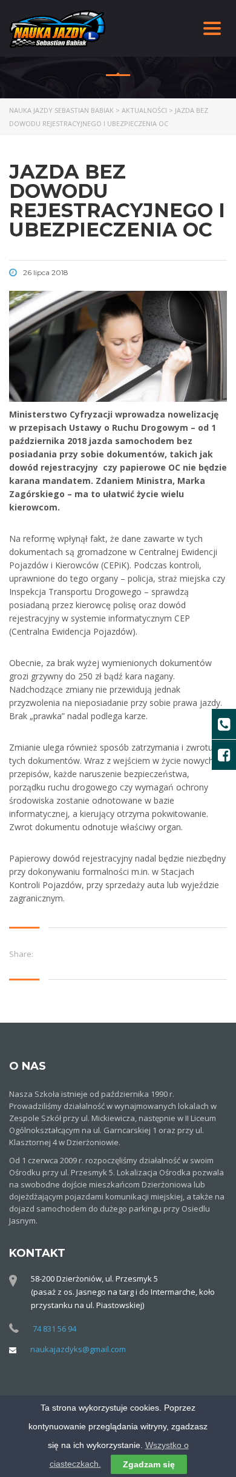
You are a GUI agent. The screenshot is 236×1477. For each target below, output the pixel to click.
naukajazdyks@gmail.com (78, 1349)
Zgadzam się (149, 1464)
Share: (21, 953)
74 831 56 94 (54, 1328)
